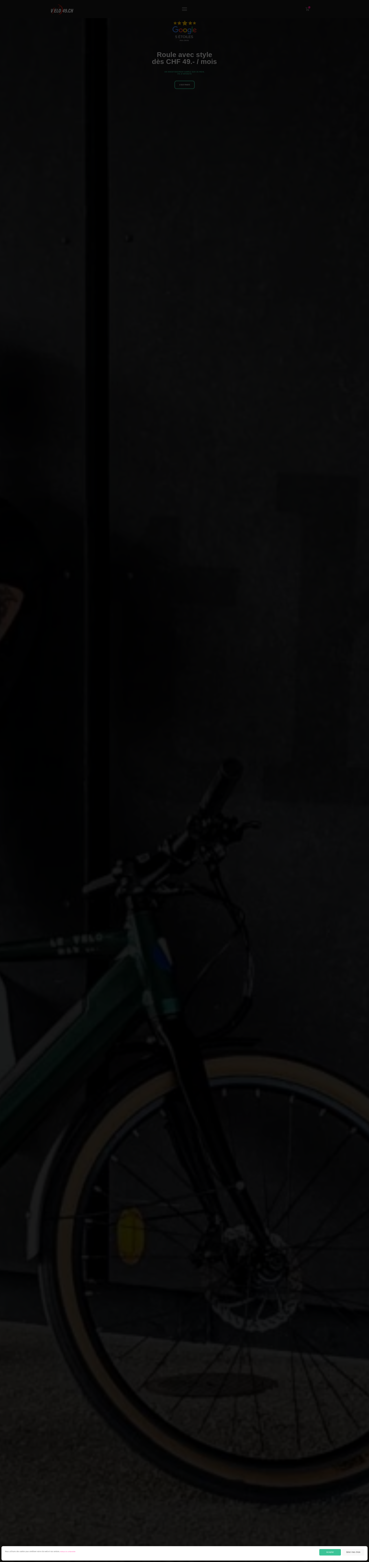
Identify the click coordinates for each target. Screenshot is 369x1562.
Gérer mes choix (353, 1552)
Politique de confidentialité (67, 1552)
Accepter (330, 1552)
